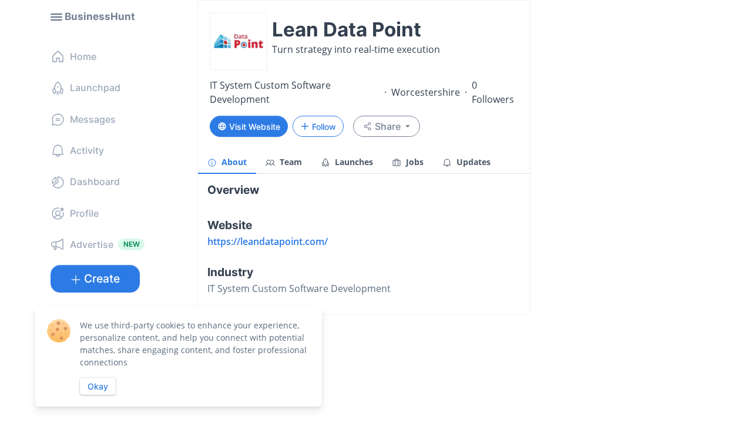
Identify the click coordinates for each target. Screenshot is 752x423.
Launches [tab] (353, 161)
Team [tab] (289, 161)
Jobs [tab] (414, 161)
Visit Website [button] (254, 127)
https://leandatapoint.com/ (267, 241)
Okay (98, 386)
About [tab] (233, 161)
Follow (324, 127)
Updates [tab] (472, 161)
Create (102, 278)
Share (388, 126)
